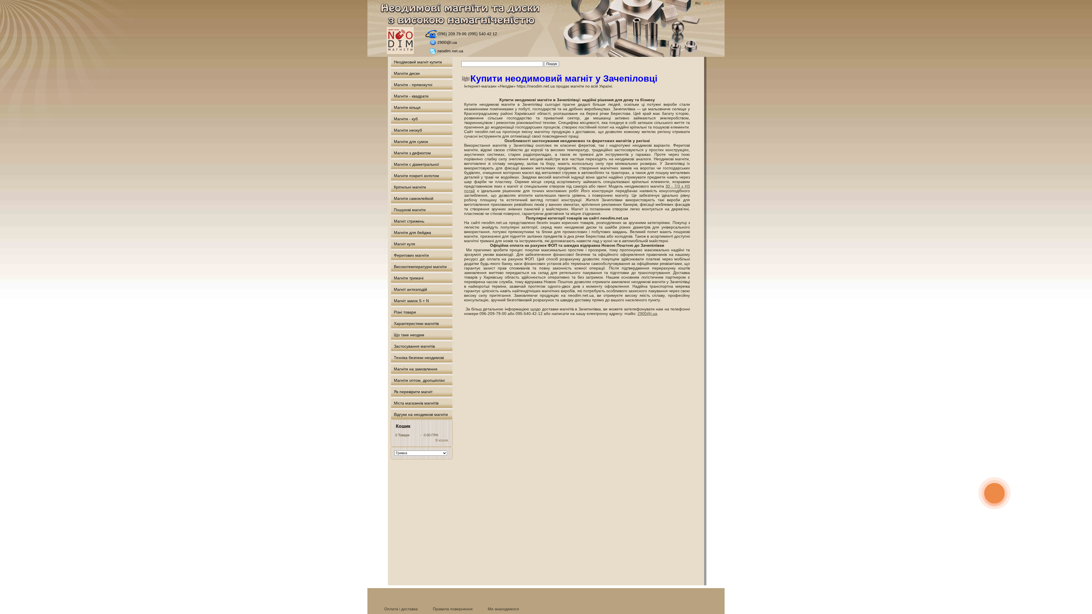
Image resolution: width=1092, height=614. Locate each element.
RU (698, 3)
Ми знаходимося (503, 609)
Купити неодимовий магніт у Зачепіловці (563, 78)
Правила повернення (453, 609)
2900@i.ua (447, 42)
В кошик (441, 440)
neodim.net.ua (450, 51)
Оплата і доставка (401, 609)
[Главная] (463, 15)
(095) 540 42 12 (482, 34)
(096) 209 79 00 (451, 34)
